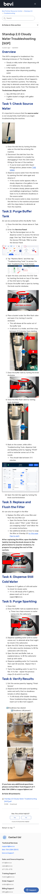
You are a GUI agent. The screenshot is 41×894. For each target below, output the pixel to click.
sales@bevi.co (7, 866)
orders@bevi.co (7, 884)
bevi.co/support (8, 853)
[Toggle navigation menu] (35, 4)
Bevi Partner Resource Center (12, 11)
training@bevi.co (8, 877)
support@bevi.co (8, 846)
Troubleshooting (9, 13)
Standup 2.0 (28, 11)
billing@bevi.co (7, 892)
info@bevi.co (7, 863)
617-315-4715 (7, 869)
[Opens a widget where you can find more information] (31, 890)
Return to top (7, 828)
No (26, 817)
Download (13, 804)
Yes (15, 817)
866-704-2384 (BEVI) (10, 850)
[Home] (9, 4)
